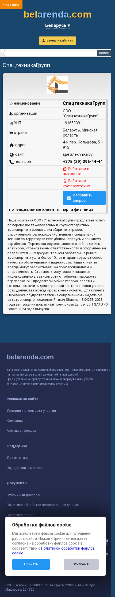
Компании (15, 421)
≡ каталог (11, 4)
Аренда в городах (21, 431)
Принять (31, 564)
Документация (18, 458)
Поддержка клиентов (25, 468)
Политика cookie (20, 515)
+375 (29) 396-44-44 (83, 161)
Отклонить (81, 564)
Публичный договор (23, 495)
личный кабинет (60, 40)
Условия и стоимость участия (31, 411)
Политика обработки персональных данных (43, 505)
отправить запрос (83, 197)
